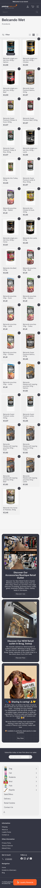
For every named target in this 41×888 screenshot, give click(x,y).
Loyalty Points (6, 832)
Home (4, 867)
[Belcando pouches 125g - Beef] (30, 261)
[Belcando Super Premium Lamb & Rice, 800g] (30, 172)
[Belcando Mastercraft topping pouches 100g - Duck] (10, 439)
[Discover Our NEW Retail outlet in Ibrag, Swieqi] (20, 620)
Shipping (4, 827)
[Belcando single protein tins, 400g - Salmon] (10, 53)
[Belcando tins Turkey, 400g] (10, 171)
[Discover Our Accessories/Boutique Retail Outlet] (20, 552)
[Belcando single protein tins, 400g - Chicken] (30, 53)
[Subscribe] (30, 757)
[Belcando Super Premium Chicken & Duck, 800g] (10, 112)
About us (5, 829)
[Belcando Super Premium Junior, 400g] (30, 408)
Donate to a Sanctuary (9, 870)
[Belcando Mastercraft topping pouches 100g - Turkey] (30, 439)
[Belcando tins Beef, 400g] (10, 261)
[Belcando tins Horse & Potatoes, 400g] (10, 501)
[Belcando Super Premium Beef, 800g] (30, 112)
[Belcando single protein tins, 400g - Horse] (10, 232)
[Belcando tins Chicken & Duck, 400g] (30, 202)
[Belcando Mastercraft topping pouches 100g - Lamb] (30, 471)
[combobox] (20, 12)
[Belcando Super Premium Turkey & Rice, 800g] (10, 142)
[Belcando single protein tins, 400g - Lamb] (30, 142)
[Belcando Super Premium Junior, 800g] (10, 408)
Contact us (5, 835)
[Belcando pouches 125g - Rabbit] (10, 201)
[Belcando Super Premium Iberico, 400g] (30, 347)
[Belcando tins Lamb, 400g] (30, 231)
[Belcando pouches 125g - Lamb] (10, 317)
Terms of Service (7, 846)
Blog (3, 873)
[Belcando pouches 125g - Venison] (30, 289)
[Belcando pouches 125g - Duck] (10, 289)
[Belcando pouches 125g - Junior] (10, 376)
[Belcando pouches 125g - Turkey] (30, 317)
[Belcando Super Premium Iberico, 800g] (30, 82)
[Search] (37, 12)
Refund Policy (6, 848)
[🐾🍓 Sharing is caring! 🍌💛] (20, 682)
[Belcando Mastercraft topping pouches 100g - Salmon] (30, 378)
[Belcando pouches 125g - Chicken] (10, 346)
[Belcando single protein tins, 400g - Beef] (10, 82)
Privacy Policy (6, 843)
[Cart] (32, 6)
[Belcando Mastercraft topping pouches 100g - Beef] (10, 471)
